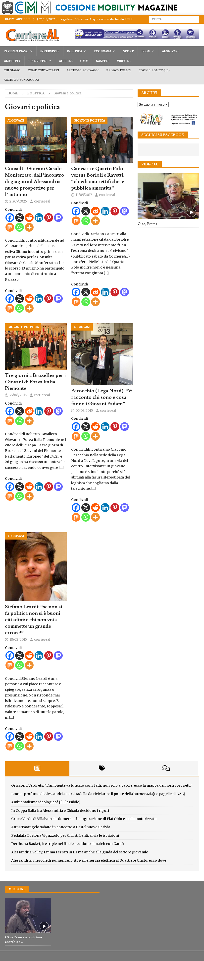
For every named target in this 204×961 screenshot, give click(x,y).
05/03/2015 (84, 411)
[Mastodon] (58, 217)
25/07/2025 (18, 201)
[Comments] (166, 768)
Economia (102, 51)
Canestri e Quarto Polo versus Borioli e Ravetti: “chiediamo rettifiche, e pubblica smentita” (97, 178)
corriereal (42, 201)
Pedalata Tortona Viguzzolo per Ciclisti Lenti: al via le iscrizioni (65, 835)
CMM (84, 61)
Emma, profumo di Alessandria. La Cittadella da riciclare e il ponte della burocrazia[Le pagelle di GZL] (98, 794)
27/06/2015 (18, 395)
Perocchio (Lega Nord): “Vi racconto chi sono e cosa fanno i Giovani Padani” (102, 397)
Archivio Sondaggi (83, 70)
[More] (29, 227)
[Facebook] (9, 217)
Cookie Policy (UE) (154, 70)
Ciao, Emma (147, 224)
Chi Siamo (12, 70)
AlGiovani (170, 51)
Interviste (49, 51)
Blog (146, 51)
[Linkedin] (39, 217)
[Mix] (9, 227)
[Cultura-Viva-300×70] (168, 123)
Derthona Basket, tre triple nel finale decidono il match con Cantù (67, 843)
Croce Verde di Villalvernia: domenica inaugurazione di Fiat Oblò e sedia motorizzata (83, 819)
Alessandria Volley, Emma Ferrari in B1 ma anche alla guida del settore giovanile (79, 852)
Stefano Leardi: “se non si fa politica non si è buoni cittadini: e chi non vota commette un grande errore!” (33, 620)
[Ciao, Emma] (168, 196)
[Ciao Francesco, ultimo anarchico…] (28, 915)
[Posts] (37, 768)
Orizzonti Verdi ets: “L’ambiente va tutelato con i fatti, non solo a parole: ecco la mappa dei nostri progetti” (101, 785)
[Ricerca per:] (174, 19)
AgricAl (65, 61)
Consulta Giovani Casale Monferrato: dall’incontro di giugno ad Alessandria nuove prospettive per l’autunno (34, 181)
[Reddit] (29, 217)
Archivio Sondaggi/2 (21, 79)
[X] (19, 217)
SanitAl (102, 61)
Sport (128, 51)
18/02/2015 (18, 639)
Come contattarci (43, 70)
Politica (74, 51)
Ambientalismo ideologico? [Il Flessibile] (45, 802)
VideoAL (123, 61)
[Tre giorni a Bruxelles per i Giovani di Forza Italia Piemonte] (36, 346)
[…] (21, 279)
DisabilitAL (37, 61)
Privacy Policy (118, 70)
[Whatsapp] (19, 227)
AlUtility (12, 61)
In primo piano (16, 51)
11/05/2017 (84, 195)
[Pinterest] (48, 217)
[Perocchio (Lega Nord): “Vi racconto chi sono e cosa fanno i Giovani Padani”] (102, 354)
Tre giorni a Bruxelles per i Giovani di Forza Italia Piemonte (35, 382)
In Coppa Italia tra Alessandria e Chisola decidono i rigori (60, 810)
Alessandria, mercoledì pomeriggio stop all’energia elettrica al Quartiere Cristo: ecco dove (88, 860)
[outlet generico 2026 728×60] (137, 36)
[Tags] (101, 768)
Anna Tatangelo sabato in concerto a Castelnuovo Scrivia (60, 827)
